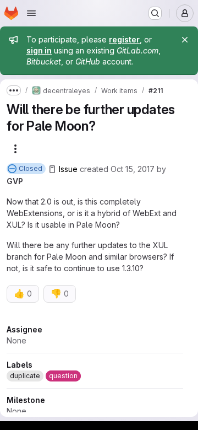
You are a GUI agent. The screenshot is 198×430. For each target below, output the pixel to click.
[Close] (184, 39)
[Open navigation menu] (31, 13)
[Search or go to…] (155, 13)
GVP (15, 181)
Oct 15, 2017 (133, 169)
